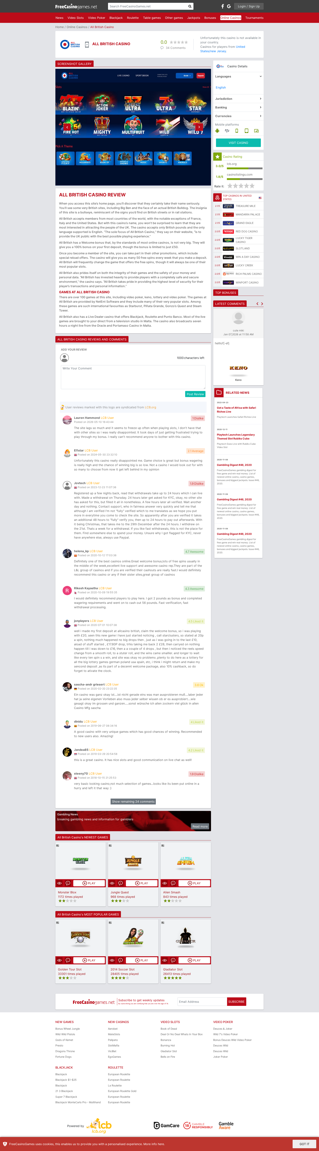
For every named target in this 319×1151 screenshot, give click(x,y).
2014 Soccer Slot (123, 969)
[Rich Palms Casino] (228, 273)
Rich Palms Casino (249, 273)
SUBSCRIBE (236, 1001)
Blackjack (116, 18)
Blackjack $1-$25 (66, 1079)
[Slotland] (228, 248)
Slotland (243, 248)
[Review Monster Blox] (80, 860)
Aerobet (113, 1028)
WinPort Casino (247, 282)
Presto (59, 1045)
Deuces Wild (220, 1045)
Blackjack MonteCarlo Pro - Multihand (78, 1102)
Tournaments (254, 18)
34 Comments (176, 48)
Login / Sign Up (249, 6)
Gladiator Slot (173, 969)
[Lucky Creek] (228, 265)
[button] (67, 127)
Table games (152, 18)
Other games (174, 18)
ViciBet (112, 1051)
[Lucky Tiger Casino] (228, 240)
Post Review (195, 394)
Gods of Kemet (64, 1039)
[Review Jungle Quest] (133, 860)
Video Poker (96, 18)
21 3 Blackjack (64, 1091)
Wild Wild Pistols (65, 1034)
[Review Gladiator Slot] (185, 938)
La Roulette (115, 1085)
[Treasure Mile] (228, 206)
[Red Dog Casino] (228, 231)
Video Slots (76, 18)
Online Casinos (230, 18)
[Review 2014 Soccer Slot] (133, 938)
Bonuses (210, 18)
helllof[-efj (222, 343)
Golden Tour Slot (70, 969)
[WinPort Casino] (228, 282)
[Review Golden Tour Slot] (80, 938)
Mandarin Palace (248, 214)
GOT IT (304, 1144)
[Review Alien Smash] (185, 860)
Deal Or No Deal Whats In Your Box (182, 1034)
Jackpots (193, 18)
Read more (200, 826)
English (221, 87)
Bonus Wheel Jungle (67, 1028)
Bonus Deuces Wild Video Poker (232, 1039)
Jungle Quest (120, 892)
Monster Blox (67, 892)
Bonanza (166, 1039)
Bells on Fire (168, 1056)
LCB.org (150, 407)
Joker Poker (220, 1056)
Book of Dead (169, 1028)
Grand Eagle (244, 222)
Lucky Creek (244, 265)
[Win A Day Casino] (228, 257)
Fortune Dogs (63, 1056)
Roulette (133, 18)
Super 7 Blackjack (66, 1096)
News (59, 18)
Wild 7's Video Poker (225, 1034)
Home (59, 27)
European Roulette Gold (122, 1091)
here (161, 1144)
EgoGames (114, 1056)
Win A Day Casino (248, 256)
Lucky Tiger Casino (244, 239)
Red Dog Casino (247, 231)
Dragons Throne (65, 1051)
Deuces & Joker (222, 1028)
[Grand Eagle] (228, 223)
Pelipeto (113, 1039)
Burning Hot (168, 1045)
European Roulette (119, 1074)
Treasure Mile (245, 205)
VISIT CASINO (238, 143)
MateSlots (114, 1034)
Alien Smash (171, 892)
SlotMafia (113, 1045)
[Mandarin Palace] (228, 214)
